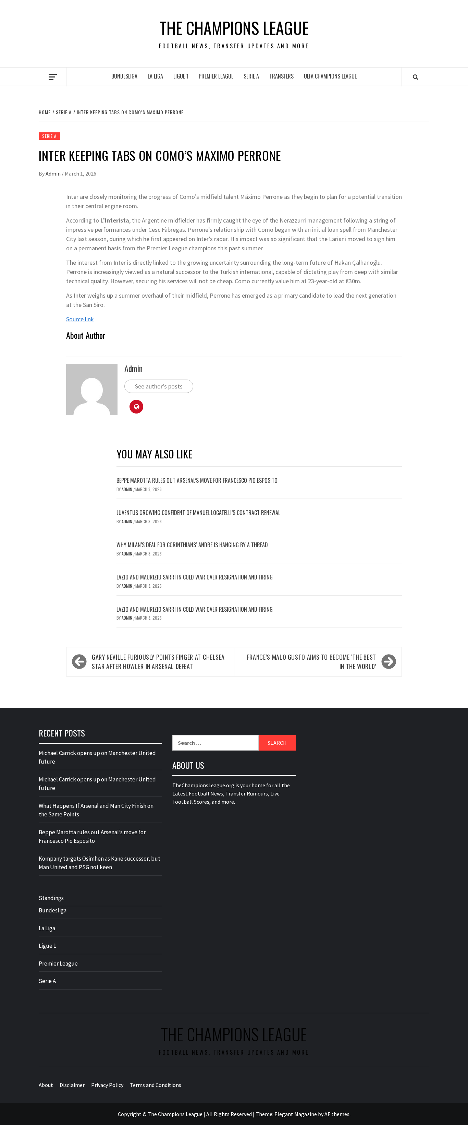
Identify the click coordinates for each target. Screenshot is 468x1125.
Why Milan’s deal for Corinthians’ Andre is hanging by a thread (192, 545)
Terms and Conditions (155, 1084)
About (46, 1084)
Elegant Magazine (295, 1114)
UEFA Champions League (330, 76)
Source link (80, 319)
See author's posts (159, 386)
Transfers (281, 76)
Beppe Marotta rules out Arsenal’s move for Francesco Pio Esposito (197, 480)
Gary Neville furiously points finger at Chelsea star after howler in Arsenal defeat (158, 662)
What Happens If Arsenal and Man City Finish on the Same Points (96, 810)
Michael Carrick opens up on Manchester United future (97, 757)
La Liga (155, 76)
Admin (54, 173)
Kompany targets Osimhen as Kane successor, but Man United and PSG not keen (99, 863)
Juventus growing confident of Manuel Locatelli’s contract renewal (198, 512)
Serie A (251, 76)
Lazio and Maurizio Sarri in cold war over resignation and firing (194, 577)
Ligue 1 (180, 76)
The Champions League (234, 27)
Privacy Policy (107, 1084)
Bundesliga (124, 76)
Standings (51, 898)
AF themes (336, 1114)
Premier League (216, 76)
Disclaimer (72, 1084)
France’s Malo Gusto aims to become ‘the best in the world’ (311, 662)
